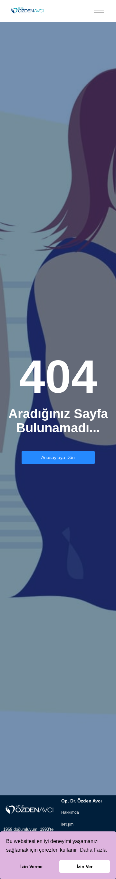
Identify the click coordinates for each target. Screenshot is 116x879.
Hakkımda (70, 812)
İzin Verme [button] (31, 866)
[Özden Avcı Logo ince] (27, 10)
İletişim (67, 824)
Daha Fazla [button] (93, 850)
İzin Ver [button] (84, 866)
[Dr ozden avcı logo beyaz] (29, 810)
